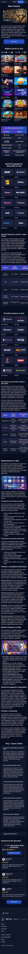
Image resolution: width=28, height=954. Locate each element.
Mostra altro (14, 901)
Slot (23, 52)
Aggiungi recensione (14, 852)
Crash (16, 52)
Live (10, 52)
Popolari (3, 52)
